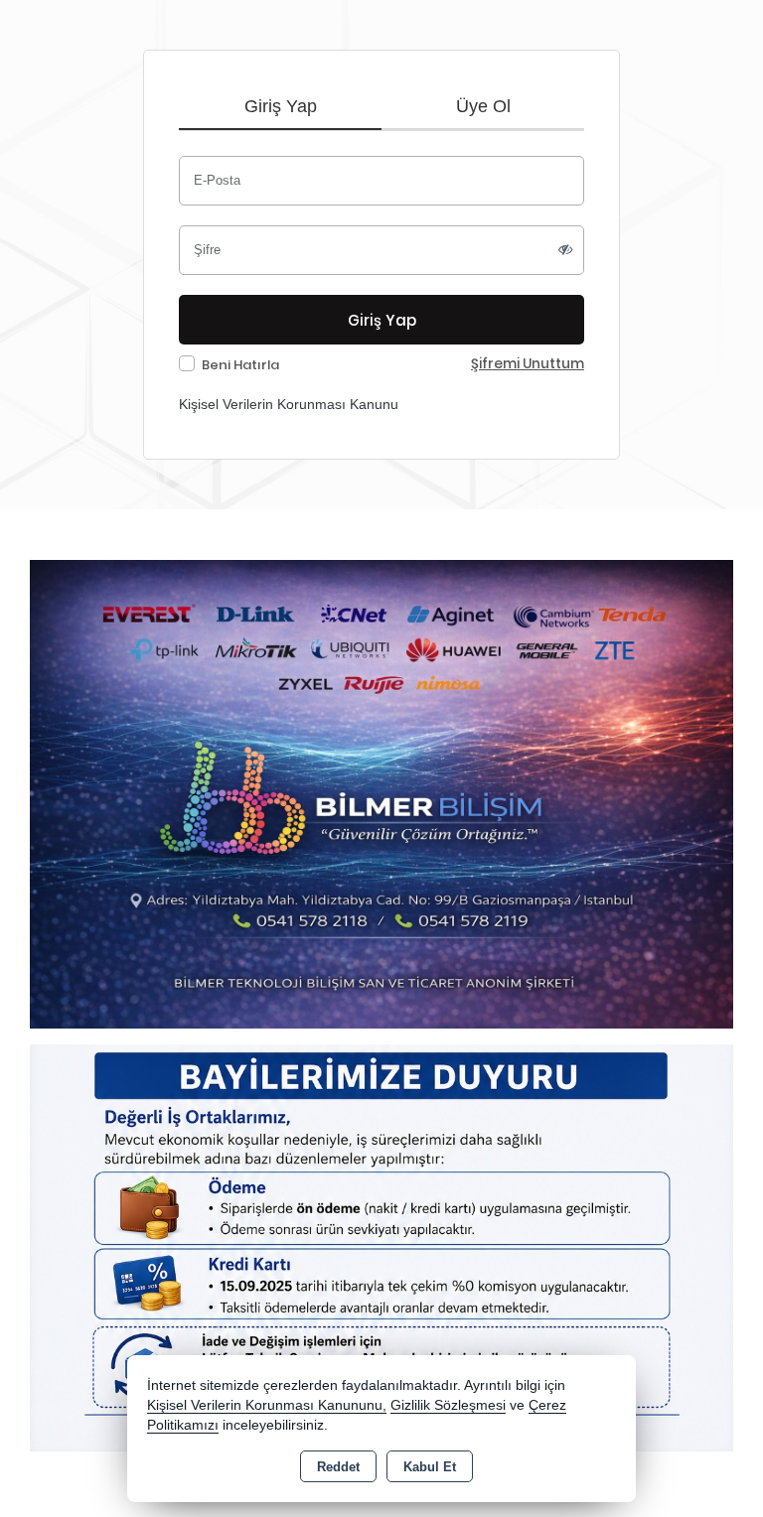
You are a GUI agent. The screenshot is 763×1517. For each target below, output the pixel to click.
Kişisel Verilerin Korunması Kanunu (288, 404)
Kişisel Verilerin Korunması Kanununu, (266, 1405)
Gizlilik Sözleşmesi (448, 1405)
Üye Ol (483, 106)
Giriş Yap (280, 106)
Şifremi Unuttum (527, 363)
